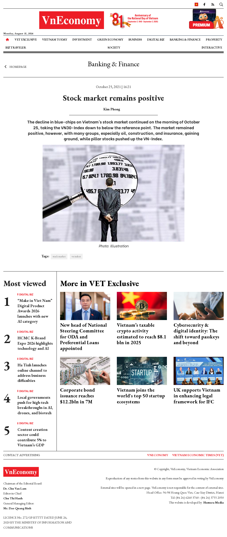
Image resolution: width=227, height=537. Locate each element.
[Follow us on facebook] (204, 4)
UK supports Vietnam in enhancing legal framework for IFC (197, 396)
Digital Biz (155, 39)
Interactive (212, 47)
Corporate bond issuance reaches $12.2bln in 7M (77, 396)
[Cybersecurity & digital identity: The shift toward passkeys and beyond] (199, 305)
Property (214, 39)
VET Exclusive (26, 39)
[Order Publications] (206, 18)
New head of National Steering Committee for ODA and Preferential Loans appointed (83, 337)
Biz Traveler (15, 47)
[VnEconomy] (196, 4)
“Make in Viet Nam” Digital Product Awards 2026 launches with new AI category (35, 311)
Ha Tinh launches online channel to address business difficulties (32, 372)
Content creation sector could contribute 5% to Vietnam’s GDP (32, 437)
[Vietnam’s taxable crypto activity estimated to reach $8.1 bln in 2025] (142, 305)
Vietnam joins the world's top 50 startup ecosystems (141, 396)
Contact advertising (21, 455)
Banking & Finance (185, 39)
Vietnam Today (54, 39)
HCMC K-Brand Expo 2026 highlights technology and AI (35, 343)
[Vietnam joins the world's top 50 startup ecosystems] (142, 370)
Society (114, 47)
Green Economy (110, 39)
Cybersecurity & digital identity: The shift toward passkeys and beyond (196, 334)
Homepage (18, 66)
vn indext (76, 256)
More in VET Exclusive (99, 283)
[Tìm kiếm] (221, 4)
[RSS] (212, 4)
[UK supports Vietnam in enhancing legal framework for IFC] (199, 370)
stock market (59, 256)
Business (135, 39)
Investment (82, 39)
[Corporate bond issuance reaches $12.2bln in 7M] (85, 370)
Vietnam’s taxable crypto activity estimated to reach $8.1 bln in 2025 (141, 334)
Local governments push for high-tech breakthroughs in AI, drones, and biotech (35, 405)
